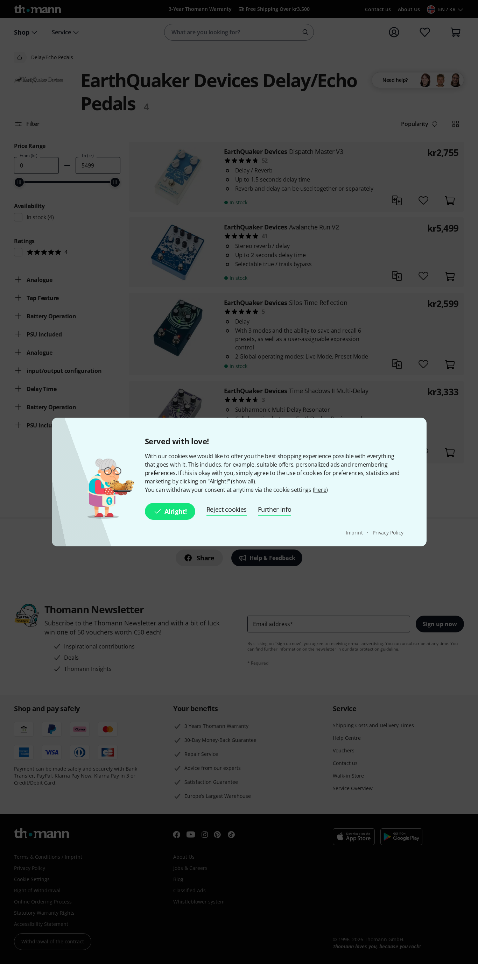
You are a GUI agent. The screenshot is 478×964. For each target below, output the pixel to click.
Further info (274, 509)
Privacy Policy (388, 532)
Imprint (355, 532)
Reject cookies (226, 509)
